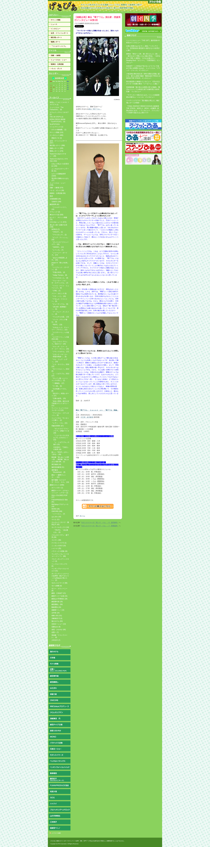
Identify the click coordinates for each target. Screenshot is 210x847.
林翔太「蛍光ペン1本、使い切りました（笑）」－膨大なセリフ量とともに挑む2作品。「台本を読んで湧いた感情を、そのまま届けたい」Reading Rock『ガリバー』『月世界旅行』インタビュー (143, 58)
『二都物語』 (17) (58, 383)
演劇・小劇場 (55, 55)
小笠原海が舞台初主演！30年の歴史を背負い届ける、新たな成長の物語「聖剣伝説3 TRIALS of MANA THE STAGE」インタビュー (143, 76)
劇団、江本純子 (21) (59, 593)
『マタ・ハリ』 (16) (59, 296)
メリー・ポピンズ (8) (59, 293)
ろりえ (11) (55, 519)
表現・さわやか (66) (59, 629)
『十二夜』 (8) (57, 386)
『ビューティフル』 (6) (60, 304)
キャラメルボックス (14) (60, 527)
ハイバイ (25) (56, 548)
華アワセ (82, 516)
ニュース (54, 24)
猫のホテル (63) (57, 621)
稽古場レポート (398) (57, 145)
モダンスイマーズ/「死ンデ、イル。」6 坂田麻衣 (99, 522)
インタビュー (55, 29)
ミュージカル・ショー (59, 60)
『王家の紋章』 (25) (59, 398)
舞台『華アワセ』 (94, 109)
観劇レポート (55, 42)
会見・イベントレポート (59, 33)
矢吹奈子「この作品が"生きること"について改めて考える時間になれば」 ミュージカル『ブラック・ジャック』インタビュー (143, 68)
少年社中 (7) (56, 640)
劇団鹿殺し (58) (57, 604)
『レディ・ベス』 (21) (59, 423)
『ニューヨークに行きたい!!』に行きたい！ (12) (61, 438)
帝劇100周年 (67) (58, 426)
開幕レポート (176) (56, 151)
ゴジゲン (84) (56, 540)
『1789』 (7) (56, 291)
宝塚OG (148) (56, 202)
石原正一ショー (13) (59, 624)
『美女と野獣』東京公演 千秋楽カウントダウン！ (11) (60, 403)
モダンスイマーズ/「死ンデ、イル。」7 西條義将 (99, 526)
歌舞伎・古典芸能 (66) (58, 193)
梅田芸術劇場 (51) (58, 467)
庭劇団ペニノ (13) (58, 610)
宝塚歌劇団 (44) (55, 199)
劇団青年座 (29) (57, 601)
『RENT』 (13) (57, 325)
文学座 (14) (55, 613)
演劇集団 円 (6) (57, 618)
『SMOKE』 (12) (58, 247)
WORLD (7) (56, 229)
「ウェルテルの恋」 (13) (60, 317)
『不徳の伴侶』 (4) (58, 272)
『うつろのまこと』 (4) (60, 278)
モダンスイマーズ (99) (59, 583)
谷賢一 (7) (55, 632)
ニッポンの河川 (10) (59, 546)
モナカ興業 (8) (57, 586)
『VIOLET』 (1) (57, 232)
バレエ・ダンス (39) (57, 190)
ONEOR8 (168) (57, 511)
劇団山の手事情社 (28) (59, 599)
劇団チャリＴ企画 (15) (59, 596)
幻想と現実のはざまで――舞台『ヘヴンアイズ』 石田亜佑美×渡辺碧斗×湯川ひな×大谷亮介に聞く (143, 48)
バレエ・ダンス (56, 68)
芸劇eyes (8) (56, 627)
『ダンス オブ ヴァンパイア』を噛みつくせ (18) (61, 431)
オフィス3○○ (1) (57, 488)
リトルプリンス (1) (56, 127)
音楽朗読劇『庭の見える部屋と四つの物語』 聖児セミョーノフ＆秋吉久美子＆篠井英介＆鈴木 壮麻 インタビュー (143, 89)
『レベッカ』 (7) (57, 250)
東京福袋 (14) (56, 464)
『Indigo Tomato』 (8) (59, 275)
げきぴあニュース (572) (58, 222)
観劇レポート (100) (56, 148)
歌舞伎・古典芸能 (57, 64)
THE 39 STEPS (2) (56, 117)
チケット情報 (55, 20)
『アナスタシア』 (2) (59, 235)
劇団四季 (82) (54, 204)
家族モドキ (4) (57, 138)
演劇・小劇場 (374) (56, 188)
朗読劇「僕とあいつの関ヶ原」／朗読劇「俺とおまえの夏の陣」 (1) (60, 459)
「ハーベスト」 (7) (58, 514)
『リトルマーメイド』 (59, 46)
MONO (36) (56, 509)
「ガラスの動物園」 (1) (58, 130)
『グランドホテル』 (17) (60, 352)
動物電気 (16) (56, 607)
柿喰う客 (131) (57, 615)
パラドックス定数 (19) (59, 551)
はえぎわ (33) (56, 517)
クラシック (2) (55, 212)
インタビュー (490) (56, 135)
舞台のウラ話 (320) (56, 215)
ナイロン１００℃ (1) (59, 543)
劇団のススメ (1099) (57, 485)
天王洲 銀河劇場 (87, 417)
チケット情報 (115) (56, 132)
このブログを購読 (56, 833)
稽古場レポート (56, 37)
